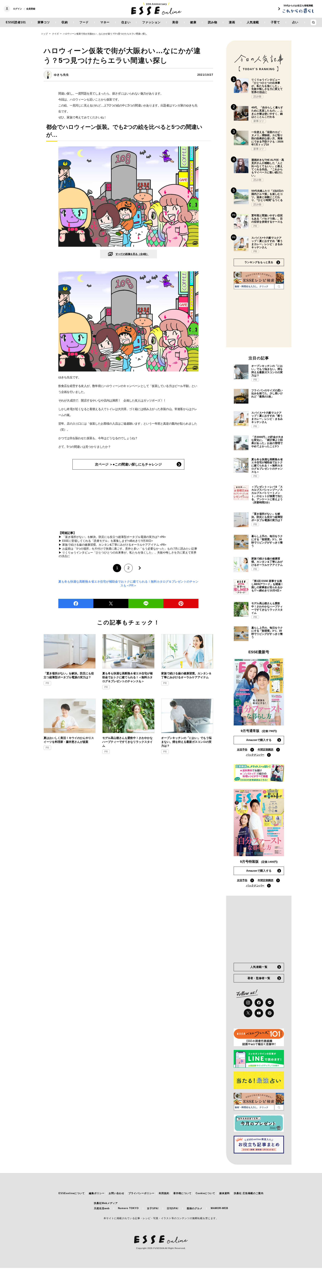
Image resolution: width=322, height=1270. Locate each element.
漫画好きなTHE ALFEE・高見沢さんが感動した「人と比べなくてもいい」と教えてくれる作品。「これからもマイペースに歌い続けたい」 (267, 167)
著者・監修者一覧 (258, 978)
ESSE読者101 (16, 22)
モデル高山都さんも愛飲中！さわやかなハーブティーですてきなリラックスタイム (127, 741)
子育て (275, 22)
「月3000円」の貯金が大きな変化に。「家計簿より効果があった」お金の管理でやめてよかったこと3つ (267, 441)
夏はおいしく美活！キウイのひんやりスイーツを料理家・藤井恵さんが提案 (69, 739)
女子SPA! (153, 1208)
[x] (248, 1013)
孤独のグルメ (194, 1208)
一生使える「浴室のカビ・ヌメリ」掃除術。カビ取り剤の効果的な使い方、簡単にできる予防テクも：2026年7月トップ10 (267, 138)
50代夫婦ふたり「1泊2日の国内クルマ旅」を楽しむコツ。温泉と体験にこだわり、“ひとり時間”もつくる (267, 195)
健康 (193, 22)
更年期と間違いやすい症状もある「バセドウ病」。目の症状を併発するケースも (267, 218)
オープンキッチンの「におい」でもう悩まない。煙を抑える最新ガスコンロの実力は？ (186, 741)
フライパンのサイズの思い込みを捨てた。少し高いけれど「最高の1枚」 (267, 393)
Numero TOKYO (128, 1208)
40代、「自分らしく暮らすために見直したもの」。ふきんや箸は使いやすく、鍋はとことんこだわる (267, 112)
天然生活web (102, 1208)
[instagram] (248, 1002)
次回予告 (242, 749)
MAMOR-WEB (219, 1208)
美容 (175, 22)
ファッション (151, 22)
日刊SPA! (172, 1208)
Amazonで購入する (259, 739)
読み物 (212, 22)
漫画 (232, 22)
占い (295, 22)
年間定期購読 (265, 749)
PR (47, 683)
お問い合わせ (116, 1193)
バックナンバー (255, 754)
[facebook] (75, 603)
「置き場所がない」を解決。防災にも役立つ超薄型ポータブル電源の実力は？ (69, 675)
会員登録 (30, 8)
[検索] (279, 286)
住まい (126, 22)
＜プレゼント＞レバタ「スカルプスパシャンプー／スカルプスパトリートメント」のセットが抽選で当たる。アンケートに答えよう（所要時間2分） (267, 494)
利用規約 (164, 1193)
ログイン (17, 8)
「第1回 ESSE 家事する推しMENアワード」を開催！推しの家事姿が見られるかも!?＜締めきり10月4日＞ (267, 585)
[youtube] (259, 1013)
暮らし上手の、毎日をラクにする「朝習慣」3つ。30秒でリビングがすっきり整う (267, 541)
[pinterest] (269, 1013)
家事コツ (44, 22)
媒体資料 (224, 1193)
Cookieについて (205, 1193)
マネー (105, 22)
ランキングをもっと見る (258, 262)
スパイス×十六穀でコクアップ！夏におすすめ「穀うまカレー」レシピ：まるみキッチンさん (267, 242)
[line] (145, 603)
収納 (64, 22)
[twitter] (110, 603)
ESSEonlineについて (72, 1193)
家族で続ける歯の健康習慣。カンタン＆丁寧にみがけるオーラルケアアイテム (186, 675)
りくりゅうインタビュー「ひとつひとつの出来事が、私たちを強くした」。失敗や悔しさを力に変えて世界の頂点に (267, 86)
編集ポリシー (97, 1193)
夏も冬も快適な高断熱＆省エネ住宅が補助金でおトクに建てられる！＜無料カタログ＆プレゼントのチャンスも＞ (127, 677)
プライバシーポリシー (141, 1193)
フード (84, 22)
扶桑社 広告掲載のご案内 (248, 1193)
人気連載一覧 (258, 966)
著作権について (182, 1193)
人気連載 (253, 22)
